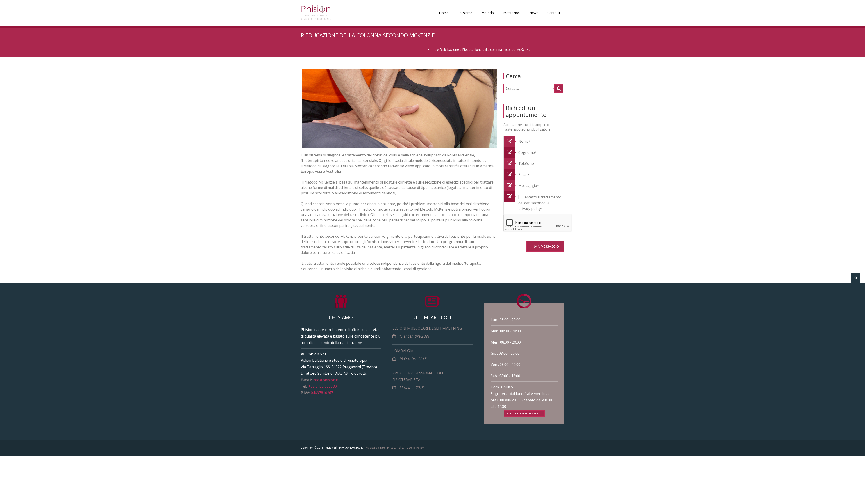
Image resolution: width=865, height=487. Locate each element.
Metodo (487, 12)
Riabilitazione (449, 49)
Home (444, 12)
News (533, 12)
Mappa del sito (375, 448)
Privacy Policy (395, 448)
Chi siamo (465, 12)
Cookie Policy (415, 448)
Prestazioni (511, 12)
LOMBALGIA (402, 350)
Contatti (553, 12)
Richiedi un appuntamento (524, 413)
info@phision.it (325, 379)
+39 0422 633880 (322, 386)
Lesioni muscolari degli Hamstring (427, 328)
